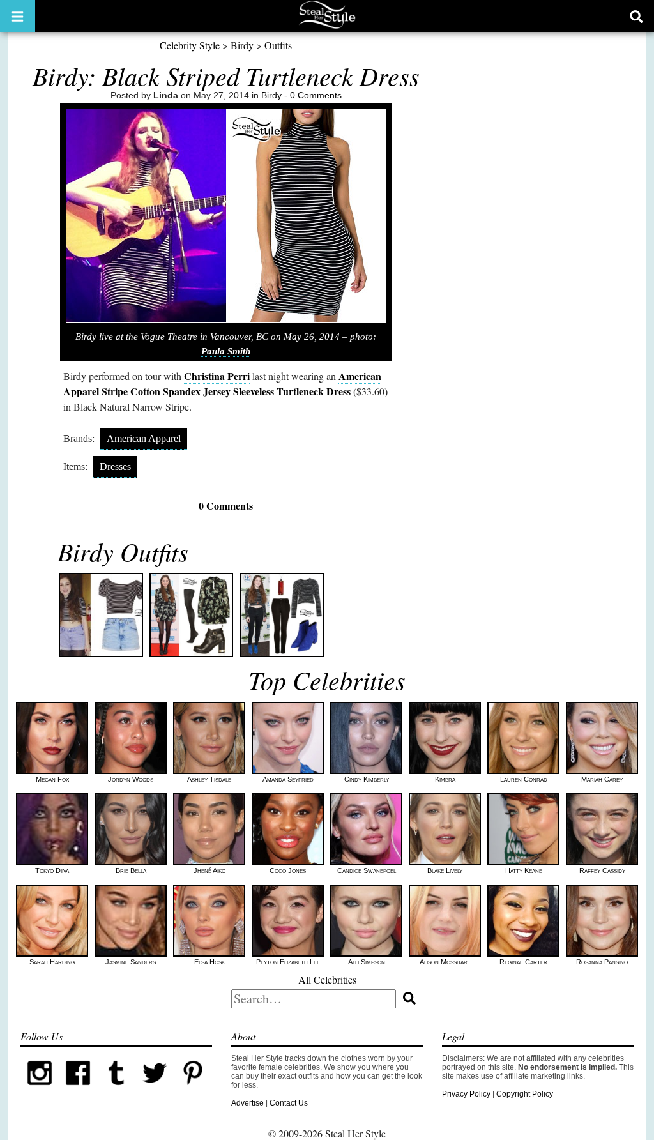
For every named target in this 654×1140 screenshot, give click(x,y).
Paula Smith (225, 351)
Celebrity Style (190, 45)
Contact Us (289, 1102)
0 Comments (316, 95)
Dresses (115, 466)
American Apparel (144, 438)
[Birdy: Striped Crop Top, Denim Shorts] (101, 615)
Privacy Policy (466, 1094)
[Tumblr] (116, 1089)
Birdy (242, 45)
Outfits (278, 45)
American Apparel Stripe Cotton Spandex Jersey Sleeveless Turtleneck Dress (222, 384)
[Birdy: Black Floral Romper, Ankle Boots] (191, 615)
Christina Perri (217, 376)
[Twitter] (154, 1089)
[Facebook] (78, 1089)
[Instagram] (39, 1089)
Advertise (247, 1102)
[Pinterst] (193, 1089)
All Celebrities (327, 979)
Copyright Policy (524, 1094)
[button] (17, 16)
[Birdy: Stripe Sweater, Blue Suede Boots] (282, 615)
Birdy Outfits (122, 551)
